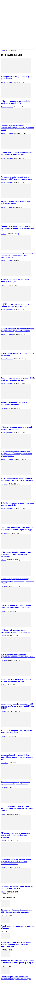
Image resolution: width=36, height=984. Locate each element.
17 (19, 840)
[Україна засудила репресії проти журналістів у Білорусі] (16, 399)
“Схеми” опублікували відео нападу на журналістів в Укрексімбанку (16, 153)
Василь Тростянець (7, 82)
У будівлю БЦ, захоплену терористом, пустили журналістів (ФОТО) (16, 680)
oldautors (3, 560)
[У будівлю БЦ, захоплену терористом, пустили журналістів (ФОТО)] (16, 675)
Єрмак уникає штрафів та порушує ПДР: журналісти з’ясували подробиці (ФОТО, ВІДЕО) (17, 706)
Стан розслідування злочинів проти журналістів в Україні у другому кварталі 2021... (17, 228)
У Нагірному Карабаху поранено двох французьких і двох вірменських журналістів (16, 554)
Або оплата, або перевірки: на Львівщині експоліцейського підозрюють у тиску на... (18, 962)
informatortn (4, 408)
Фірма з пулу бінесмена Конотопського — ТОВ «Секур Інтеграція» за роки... (17, 911)
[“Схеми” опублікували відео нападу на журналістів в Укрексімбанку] (16, 149)
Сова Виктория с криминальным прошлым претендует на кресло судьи (16, 978)
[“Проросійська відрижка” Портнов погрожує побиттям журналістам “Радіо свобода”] (16, 803)
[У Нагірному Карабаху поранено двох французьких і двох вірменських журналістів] (16, 548)
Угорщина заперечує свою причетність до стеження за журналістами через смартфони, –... (17, 255)
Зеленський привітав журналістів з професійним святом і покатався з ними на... (17, 757)
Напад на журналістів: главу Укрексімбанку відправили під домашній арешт (17, 128)
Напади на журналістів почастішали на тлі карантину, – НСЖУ (17, 887)
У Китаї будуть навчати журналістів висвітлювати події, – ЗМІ (15, 102)
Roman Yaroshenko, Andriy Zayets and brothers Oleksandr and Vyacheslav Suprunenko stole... (16, 944)
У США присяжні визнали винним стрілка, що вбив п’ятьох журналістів (16, 305)
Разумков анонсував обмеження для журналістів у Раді (15, 203)
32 (19, 814)
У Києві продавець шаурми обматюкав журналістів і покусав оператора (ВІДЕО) (17, 479)
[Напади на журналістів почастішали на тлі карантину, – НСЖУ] (16, 883)
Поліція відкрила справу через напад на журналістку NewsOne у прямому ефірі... (17, 529)
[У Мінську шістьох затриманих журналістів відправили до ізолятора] (16, 626)
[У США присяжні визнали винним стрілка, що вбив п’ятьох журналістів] (16, 300)
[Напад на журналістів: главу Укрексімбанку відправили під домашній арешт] (16, 122)
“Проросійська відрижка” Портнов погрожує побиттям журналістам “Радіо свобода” (17, 808)
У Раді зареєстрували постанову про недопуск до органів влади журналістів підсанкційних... (16, 454)
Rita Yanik (4, 533)
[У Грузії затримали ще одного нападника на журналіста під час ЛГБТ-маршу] (16, 325)
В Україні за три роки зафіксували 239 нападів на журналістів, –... (16, 732)
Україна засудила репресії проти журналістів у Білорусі (14, 403)
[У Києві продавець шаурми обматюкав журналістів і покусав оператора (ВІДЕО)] (16, 475)
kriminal (3, 234)
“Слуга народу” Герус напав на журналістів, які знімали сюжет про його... (18, 656)
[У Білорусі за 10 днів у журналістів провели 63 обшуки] (16, 276)
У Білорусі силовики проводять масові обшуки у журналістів (16, 428)
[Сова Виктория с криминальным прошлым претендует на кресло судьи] (5, 973)
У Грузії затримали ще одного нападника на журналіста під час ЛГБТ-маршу (17, 330)
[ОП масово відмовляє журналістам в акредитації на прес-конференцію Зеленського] (16, 829)
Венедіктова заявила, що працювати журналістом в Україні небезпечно (15, 783)
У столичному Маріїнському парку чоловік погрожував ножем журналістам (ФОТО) (17, 581)
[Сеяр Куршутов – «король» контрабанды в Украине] (5, 922)
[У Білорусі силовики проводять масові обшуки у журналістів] (16, 423)
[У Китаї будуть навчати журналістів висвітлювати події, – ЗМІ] (16, 97)
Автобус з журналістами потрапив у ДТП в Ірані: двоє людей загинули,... (18, 379)
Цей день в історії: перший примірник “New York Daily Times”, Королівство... (16, 606)
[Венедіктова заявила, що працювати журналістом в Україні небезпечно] (16, 778)
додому (3, 50)
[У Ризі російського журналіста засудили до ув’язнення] (16, 73)
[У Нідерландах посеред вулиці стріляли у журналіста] (16, 349)
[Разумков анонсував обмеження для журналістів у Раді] (16, 198)
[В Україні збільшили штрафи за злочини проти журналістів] (16, 499)
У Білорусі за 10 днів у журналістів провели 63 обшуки (15, 280)
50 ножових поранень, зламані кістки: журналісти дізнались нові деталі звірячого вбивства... (16, 862)
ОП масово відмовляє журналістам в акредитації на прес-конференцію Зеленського (15, 835)
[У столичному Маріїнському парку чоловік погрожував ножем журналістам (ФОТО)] (16, 575)
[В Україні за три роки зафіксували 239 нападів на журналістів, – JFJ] (16, 727)
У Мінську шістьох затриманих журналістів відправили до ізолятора (16, 631)
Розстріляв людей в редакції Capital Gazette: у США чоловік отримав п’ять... (17, 178)
